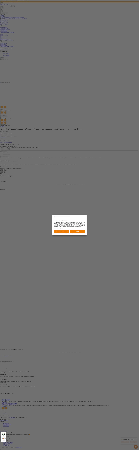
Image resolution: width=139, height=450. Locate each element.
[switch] (4, 440)
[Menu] (5, 433)
